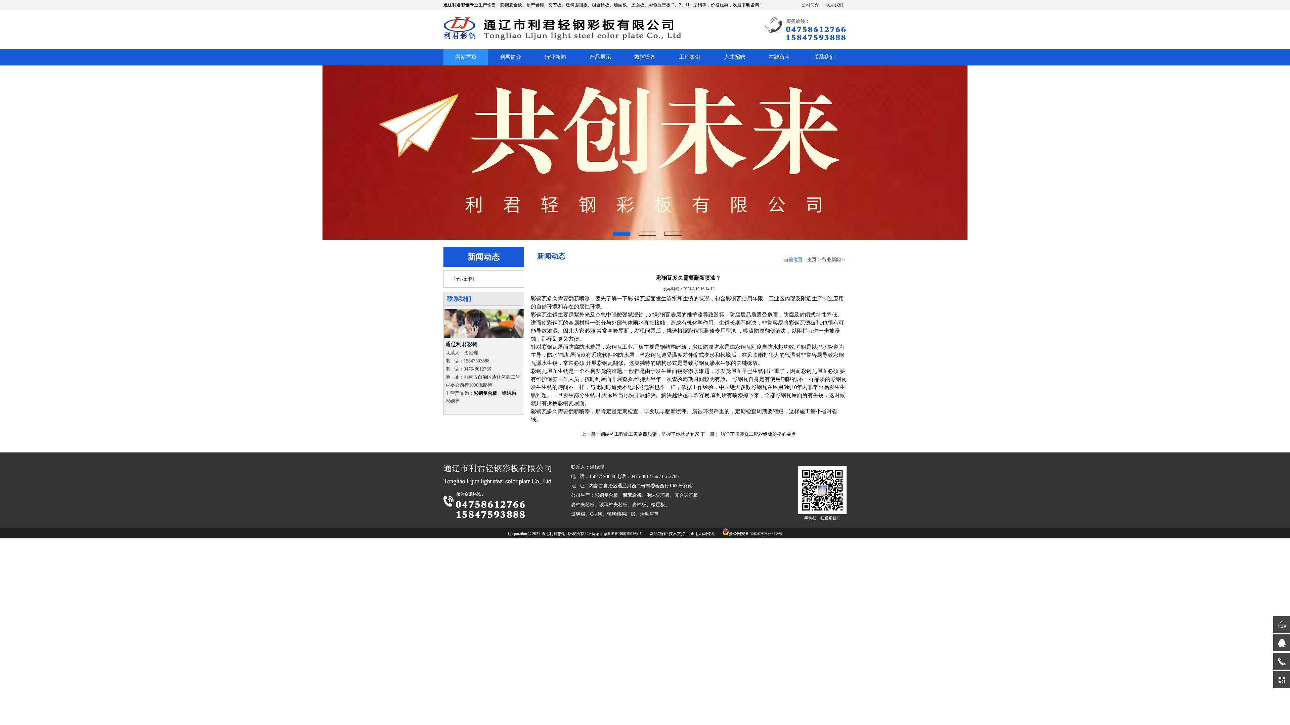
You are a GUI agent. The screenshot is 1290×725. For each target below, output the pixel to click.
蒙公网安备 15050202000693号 (755, 533)
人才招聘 (734, 57)
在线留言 (779, 57)
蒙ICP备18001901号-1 (623, 533)
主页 (812, 259)
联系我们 (834, 4)
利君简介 (510, 57)
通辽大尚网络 (702, 533)
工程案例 (689, 57)
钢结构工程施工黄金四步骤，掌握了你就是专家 (649, 434)
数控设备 (645, 57)
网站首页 (466, 57)
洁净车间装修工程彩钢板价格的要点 (758, 434)
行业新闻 (555, 57)
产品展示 (600, 57)
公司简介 (810, 4)
